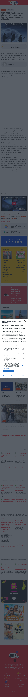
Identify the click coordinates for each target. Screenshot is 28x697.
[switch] (23, 349)
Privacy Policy (22, 375)
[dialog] (14, 348)
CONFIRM (8, 370)
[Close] (25, 321)
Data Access (14, 375)
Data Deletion (6, 375)
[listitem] (14, 346)
